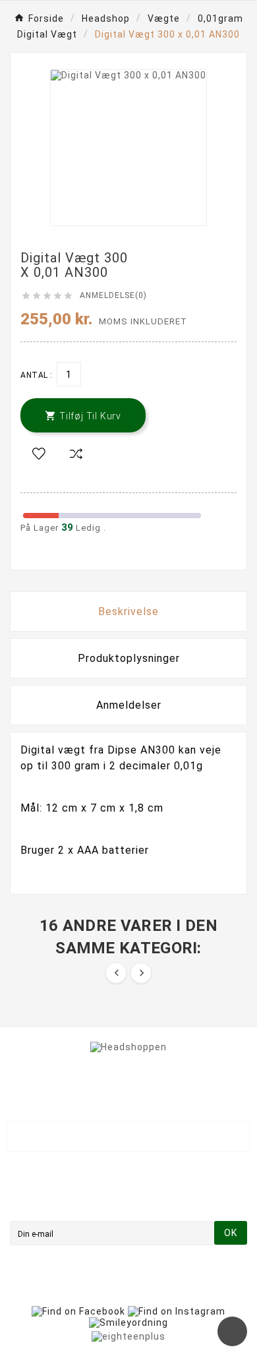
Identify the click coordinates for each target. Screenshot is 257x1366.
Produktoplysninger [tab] (129, 658)
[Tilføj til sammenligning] (76, 454)
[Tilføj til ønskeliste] (39, 454)
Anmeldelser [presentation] (128, 705)
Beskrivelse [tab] (128, 611)
